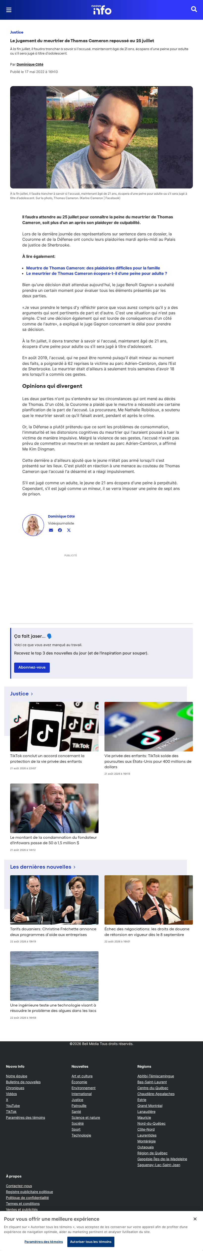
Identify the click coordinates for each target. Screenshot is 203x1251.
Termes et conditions (23, 1203)
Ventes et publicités (22, 1209)
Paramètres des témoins (25, 1118)
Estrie (141, 1100)
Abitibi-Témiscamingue (155, 1076)
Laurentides (146, 1135)
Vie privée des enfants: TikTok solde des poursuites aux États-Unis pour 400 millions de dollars (147, 761)
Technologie (81, 1135)
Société (78, 1123)
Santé (76, 1111)
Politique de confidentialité (27, 1197)
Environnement (84, 1088)
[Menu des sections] (9, 10)
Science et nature (86, 1117)
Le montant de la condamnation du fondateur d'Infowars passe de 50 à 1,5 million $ (53, 840)
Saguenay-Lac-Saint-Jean (158, 1165)
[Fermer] (195, 1219)
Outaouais (145, 1147)
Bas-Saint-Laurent (152, 1082)
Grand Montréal (149, 1105)
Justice (16, 32)
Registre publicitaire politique (29, 1192)
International (82, 1094)
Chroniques (15, 1088)
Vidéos (11, 1094)
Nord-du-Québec (151, 1123)
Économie (79, 1082)
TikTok (11, 1111)
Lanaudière (146, 1111)
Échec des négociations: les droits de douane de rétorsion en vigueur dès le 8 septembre (146, 932)
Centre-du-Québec (152, 1088)
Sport (76, 1129)
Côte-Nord (146, 1129)
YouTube (13, 1105)
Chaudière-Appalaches (156, 1094)
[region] (101, 1231)
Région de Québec (152, 1153)
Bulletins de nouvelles (23, 1082)
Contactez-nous (19, 1186)
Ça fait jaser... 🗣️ (33, 636)
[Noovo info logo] (101, 10)
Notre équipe (16, 1076)
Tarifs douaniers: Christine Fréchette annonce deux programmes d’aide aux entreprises (53, 932)
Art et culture (82, 1076)
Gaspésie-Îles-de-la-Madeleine (162, 1159)
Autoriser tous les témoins (90, 1242)
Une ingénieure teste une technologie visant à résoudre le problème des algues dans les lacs (53, 1008)
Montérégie (146, 1141)
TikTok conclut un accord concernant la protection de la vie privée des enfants (47, 758)
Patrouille (79, 1105)
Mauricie (144, 1117)
